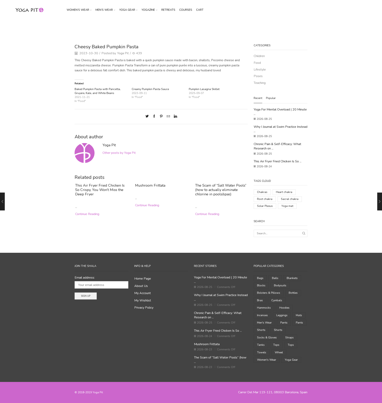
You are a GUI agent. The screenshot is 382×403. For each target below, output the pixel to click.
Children (259, 56)
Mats (299, 315)
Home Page (142, 278)
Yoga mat (287, 206)
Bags (260, 278)
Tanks (261, 345)
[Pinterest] (161, 116)
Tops (276, 345)
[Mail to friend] (168, 116)
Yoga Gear (127, 10)
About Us (141, 286)
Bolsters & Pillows (268, 293)
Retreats (168, 10)
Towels (261, 352)
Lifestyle (260, 69)
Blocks (261, 285)
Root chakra (264, 199)
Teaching (260, 83)
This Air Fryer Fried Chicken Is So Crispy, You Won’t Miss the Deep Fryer (100, 190)
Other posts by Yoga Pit (119, 153)
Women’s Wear (78, 10)
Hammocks (264, 308)
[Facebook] (154, 116)
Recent (258, 98)
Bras (260, 300)
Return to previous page (292, 26)
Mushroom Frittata (150, 185)
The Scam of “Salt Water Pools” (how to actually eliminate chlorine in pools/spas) (220, 190)
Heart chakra (284, 192)
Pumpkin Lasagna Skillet (204, 89)
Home (181, 26)
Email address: (85, 277)
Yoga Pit (123, 53)
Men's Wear (264, 323)
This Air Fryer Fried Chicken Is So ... (277, 161)
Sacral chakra (289, 199)
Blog (191, 26)
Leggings (281, 315)
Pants (283, 323)
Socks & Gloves (267, 337)
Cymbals (276, 300)
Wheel (279, 352)
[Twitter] (148, 116)
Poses (258, 76)
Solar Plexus (265, 206)
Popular (271, 98)
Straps (289, 337)
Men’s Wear (104, 10)
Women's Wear (266, 360)
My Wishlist (142, 300)
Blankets (292, 278)
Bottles (293, 293)
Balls (275, 278)
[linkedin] (174, 116)
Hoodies (284, 308)
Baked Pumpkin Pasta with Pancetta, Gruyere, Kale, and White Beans (98, 91)
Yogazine (148, 10)
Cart (200, 10)
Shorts (261, 330)
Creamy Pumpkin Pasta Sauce (150, 89)
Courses (185, 10)
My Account (142, 293)
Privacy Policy (143, 307)
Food (201, 26)
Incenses (262, 315)
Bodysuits (280, 285)
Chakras (262, 192)
